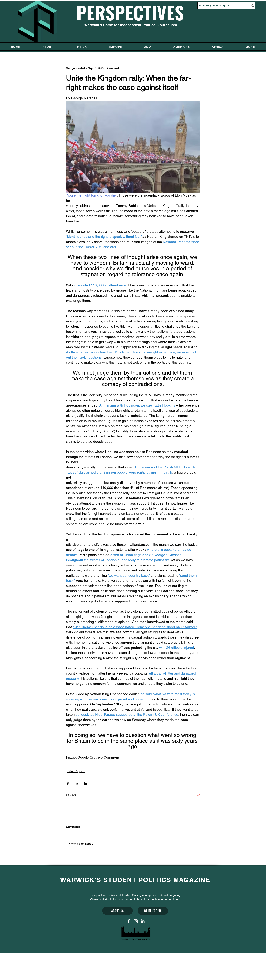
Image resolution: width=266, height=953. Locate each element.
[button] (250, 46)
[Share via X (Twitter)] (76, 783)
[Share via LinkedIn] (85, 783)
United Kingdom (76, 771)
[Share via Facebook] (67, 783)
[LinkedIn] (142, 921)
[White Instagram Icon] (135, 921)
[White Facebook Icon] (129, 921)
